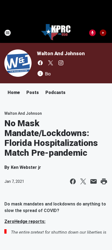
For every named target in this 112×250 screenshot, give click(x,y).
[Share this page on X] (83, 181)
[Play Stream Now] (103, 33)
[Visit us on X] (50, 63)
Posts (32, 92)
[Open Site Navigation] (7, 33)
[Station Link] (56, 33)
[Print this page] (104, 181)
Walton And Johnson (61, 53)
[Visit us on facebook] (40, 63)
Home (14, 92)
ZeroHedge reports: (24, 221)
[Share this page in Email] (93, 181)
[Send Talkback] (92, 33)
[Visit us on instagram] (61, 63)
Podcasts (55, 92)
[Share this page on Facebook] (73, 181)
